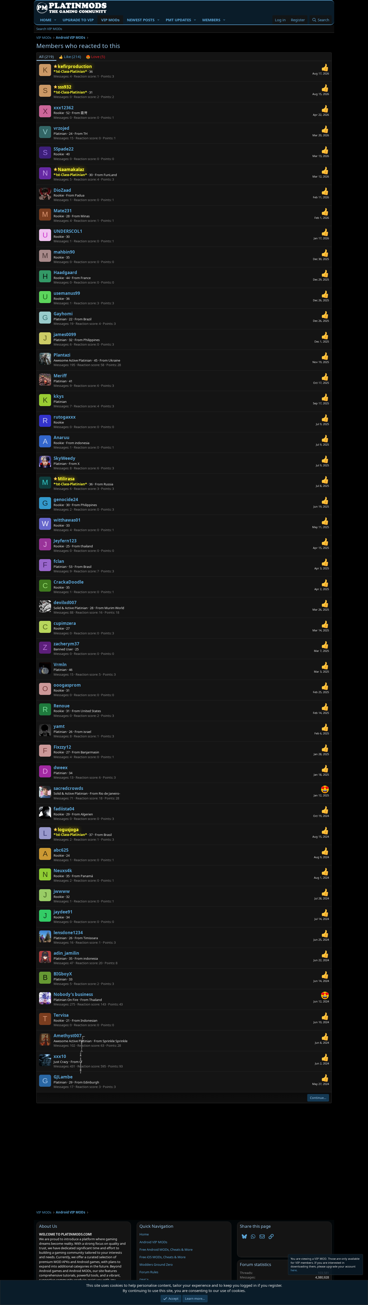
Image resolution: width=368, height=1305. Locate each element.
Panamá (87, 876)
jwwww (62, 891)
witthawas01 (67, 520)
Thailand (95, 999)
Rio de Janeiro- (109, 793)
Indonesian (89, 1020)
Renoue (62, 706)
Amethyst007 (68, 1035)
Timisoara (90, 938)
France (86, 278)
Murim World (114, 608)
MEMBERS (211, 19)
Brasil (87, 566)
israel (87, 731)
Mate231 (63, 211)
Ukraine (114, 360)
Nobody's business (73, 994)
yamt (59, 726)
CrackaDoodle (69, 582)
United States (91, 711)
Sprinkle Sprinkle (115, 1041)
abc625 (61, 850)
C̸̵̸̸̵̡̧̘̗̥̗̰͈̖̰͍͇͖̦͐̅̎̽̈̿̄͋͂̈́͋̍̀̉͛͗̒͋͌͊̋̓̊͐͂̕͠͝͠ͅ (80, 1061)
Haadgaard (65, 272)
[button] (55, 20)
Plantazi (62, 355)
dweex (61, 767)
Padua (79, 195)
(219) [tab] (46, 56)
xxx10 (60, 1056)
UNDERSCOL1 (68, 231)
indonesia (82, 443)
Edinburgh (91, 1082)
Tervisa (61, 1015)
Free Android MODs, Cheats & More (166, 1249)
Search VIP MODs (49, 29)
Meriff (60, 376)
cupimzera (65, 623)
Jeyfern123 (65, 541)
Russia (108, 484)
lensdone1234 (68, 932)
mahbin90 (64, 252)
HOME (45, 19)
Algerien (87, 814)
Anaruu (61, 437)
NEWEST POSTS (140, 19)
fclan (59, 561)
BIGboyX (63, 974)
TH (85, 133)
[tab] (70, 57)
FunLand (110, 175)
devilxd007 (65, 602)
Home (144, 1234)
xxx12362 (64, 108)
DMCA (144, 1279)
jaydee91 (63, 912)
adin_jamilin (66, 953)
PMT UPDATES (178, 19)
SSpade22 (64, 149)
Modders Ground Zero (156, 1264)
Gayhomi (63, 314)
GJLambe (63, 1077)
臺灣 (84, 113)
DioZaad (62, 190)
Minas (85, 216)
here (294, 1270)
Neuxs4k (63, 870)
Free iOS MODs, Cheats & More (162, 1257)
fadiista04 (64, 809)
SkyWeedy (64, 458)
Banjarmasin (90, 752)
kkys (59, 396)
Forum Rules (148, 1272)
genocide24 (66, 499)
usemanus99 (67, 293)
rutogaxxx (65, 417)
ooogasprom (67, 685)
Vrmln (60, 664)
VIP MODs (110, 19)
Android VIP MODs (153, 1242)
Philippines (91, 340)
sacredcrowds (68, 788)
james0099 (65, 334)
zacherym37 (66, 644)
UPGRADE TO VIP (78, 19)
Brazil (87, 319)
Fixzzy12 (62, 747)
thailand (87, 546)
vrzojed (61, 128)
